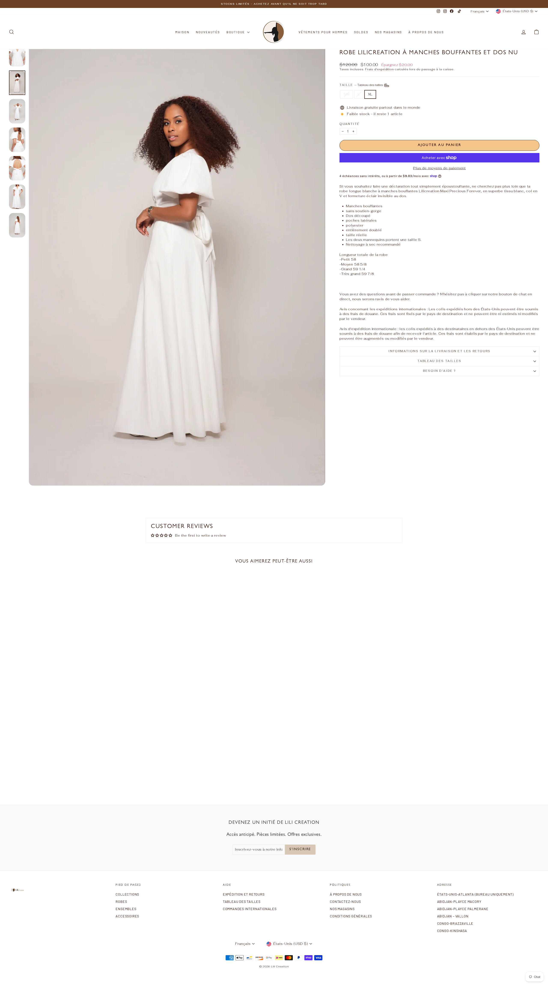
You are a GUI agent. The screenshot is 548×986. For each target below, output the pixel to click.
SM (347, 94)
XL (370, 94)
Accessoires (127, 916)
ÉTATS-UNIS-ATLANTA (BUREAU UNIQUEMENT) (475, 894)
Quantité (350, 124)
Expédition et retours (244, 894)
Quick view (73, 764)
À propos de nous (426, 32)
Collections (127, 894)
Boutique (236, 32)
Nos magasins (388, 32)
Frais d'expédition (379, 69)
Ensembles (126, 909)
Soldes (361, 32)
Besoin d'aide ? (439, 371)
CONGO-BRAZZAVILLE (455, 923)
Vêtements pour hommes (323, 32)
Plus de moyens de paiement (439, 168)
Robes (121, 901)
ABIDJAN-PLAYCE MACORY (459, 901)
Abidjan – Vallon (453, 916)
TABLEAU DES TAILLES (439, 361)
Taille (362, 85)
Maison (182, 32)
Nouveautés (208, 32)
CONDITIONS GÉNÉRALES (351, 916)
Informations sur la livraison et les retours (439, 351)
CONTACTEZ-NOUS (345, 901)
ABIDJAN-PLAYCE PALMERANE (462, 909)
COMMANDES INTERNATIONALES (250, 909)
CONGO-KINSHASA (452, 931)
